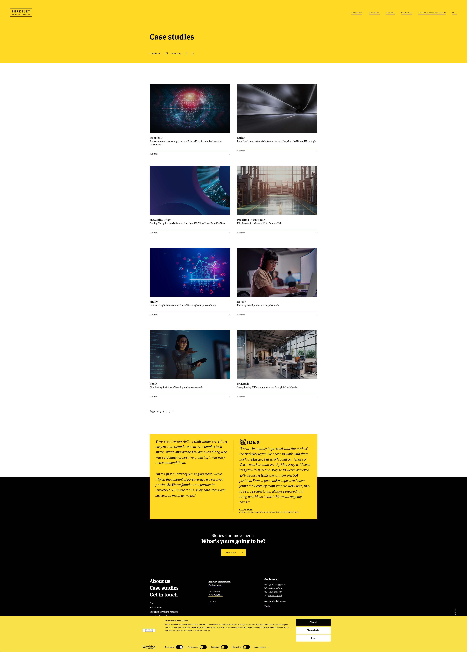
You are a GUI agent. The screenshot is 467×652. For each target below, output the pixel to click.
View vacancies (215, 594)
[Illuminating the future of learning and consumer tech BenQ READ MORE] (190, 354)
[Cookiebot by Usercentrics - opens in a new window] (149, 647)
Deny (313, 638)
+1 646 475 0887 (275, 592)
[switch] (203, 647)
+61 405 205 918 (275, 595)
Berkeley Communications (21, 12)
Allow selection (313, 630)
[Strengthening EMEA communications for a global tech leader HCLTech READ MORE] (277, 354)
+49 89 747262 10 (275, 588)
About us (160, 581)
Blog (152, 603)
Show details (259, 647)
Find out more (214, 585)
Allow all (313, 622)
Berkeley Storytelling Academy (432, 13)
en (209, 601)
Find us (267, 606)
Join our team (156, 607)
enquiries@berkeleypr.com (275, 601)
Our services (356, 13)
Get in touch (406, 13)
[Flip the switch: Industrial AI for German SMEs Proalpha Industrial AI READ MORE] (277, 190)
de (214, 601)
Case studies (374, 13)
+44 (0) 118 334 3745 (276, 585)
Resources (390, 13)
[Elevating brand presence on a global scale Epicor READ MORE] (277, 272)
